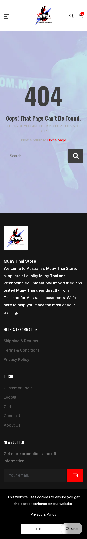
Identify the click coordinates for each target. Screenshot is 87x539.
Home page (56, 140)
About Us (12, 425)
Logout (10, 397)
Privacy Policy (16, 359)
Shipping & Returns (21, 341)
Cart (7, 406)
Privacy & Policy (43, 514)
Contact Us (13, 415)
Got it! (43, 529)
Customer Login (18, 388)
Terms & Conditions (21, 350)
